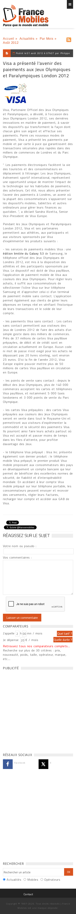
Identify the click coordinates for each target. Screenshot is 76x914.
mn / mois (34, 633)
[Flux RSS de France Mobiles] (68, 38)
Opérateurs (52, 879)
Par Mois (46, 38)
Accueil (8, 38)
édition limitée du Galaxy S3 (24, 253)
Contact (28, 894)
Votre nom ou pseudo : (19, 546)
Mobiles (32, 879)
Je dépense (11, 640)
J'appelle (9, 633)
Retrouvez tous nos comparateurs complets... (36, 646)
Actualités (26, 38)
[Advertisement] (38, 710)
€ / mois (31, 640)
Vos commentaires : (17, 557)
